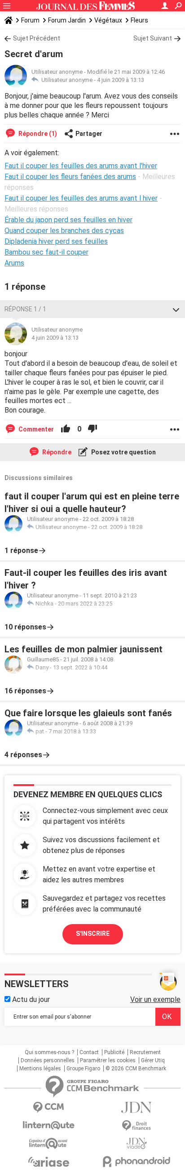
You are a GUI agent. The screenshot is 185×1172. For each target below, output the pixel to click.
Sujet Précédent (36, 38)
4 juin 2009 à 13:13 (120, 79)
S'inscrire (93, 933)
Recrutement (145, 1052)
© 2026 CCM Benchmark (136, 1068)
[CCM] (48, 1107)
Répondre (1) (37, 133)
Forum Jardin (67, 20)
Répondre (56, 452)
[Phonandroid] (136, 1161)
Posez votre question (123, 452)
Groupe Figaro (83, 1068)
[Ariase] (48, 1162)
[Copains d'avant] (48, 1143)
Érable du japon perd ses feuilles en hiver (68, 220)
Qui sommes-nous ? (49, 1052)
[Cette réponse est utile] (65, 429)
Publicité (114, 1052)
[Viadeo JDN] (136, 1143)
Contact (89, 1052)
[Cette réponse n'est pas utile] (92, 429)
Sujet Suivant (152, 38)
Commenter (35, 429)
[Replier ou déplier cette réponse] (176, 309)
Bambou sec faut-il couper (46, 252)
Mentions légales (40, 1068)
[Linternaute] (48, 1125)
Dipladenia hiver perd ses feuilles (56, 241)
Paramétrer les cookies (108, 1060)
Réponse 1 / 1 (25, 309)
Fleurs (139, 20)
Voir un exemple (155, 999)
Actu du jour (30, 999)
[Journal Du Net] (136, 1107)
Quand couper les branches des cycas (64, 230)
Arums (14, 263)
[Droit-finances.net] (136, 1126)
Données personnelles (48, 1060)
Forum (30, 20)
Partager (88, 133)
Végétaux (108, 20)
